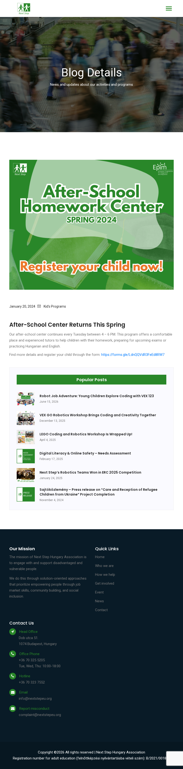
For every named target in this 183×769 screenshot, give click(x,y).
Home (100, 557)
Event (99, 592)
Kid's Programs (55, 306)
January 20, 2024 (23, 306)
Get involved (104, 583)
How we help (105, 574)
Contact (101, 610)
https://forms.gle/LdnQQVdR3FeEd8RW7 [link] (132, 354)
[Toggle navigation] (169, 8)
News (99, 601)
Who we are (104, 566)
